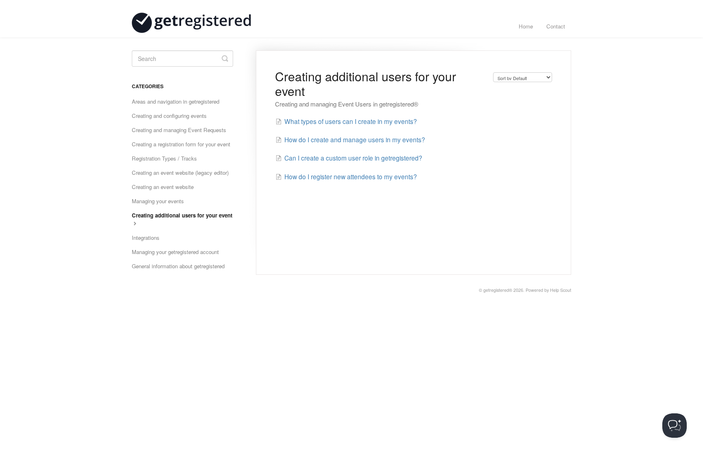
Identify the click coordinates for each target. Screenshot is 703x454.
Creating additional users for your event (182, 215)
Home (526, 26)
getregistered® (497, 290)
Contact (555, 26)
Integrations (145, 237)
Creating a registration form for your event (181, 144)
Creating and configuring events (169, 115)
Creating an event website (163, 187)
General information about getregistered (178, 266)
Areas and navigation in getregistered (175, 101)
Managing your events (158, 201)
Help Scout (560, 290)
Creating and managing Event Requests (179, 130)
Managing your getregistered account (175, 252)
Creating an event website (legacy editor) (180, 172)
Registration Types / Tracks (164, 158)
